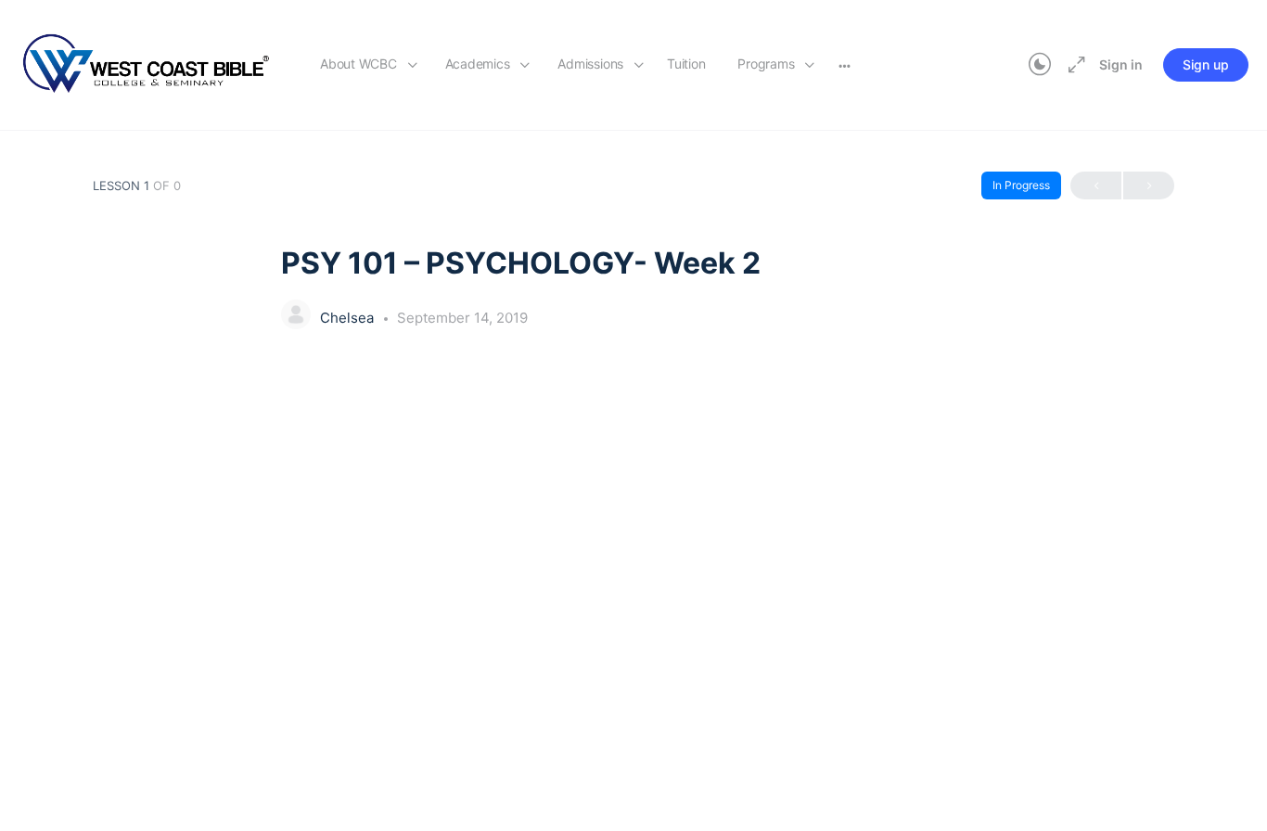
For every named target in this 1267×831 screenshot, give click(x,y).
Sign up (1206, 64)
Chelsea (349, 317)
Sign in (1121, 64)
